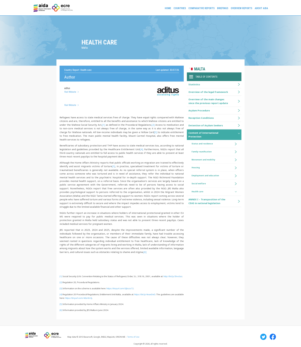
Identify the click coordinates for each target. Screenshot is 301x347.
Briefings (222, 8)
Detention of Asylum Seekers (205, 125)
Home (168, 8)
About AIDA (261, 8)
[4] (141, 149)
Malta (199, 69)
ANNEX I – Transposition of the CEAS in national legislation (206, 201)
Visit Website (70, 91)
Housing (196, 167)
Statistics (194, 84)
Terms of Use (133, 337)
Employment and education (205, 175)
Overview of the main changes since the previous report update (208, 101)
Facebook (273, 337)
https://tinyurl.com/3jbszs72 (120, 288)
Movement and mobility (203, 159)
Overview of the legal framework (208, 91)
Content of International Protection (203, 134)
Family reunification (202, 151)
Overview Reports (241, 8)
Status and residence (202, 143)
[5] (113, 166)
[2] (153, 124)
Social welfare (199, 183)
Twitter (263, 337)
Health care (197, 191)
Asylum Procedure (199, 110)
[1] (103, 124)
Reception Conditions (201, 117)
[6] (144, 252)
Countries (180, 8)
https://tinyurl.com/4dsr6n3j (78, 298)
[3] (155, 132)
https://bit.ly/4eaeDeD (144, 294)
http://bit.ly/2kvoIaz (173, 276)
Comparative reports (201, 8)
